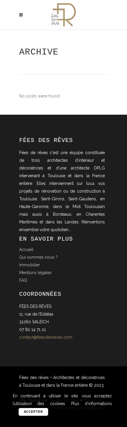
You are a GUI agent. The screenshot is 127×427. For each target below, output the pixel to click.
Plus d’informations (91, 403)
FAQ (23, 280)
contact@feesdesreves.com (45, 337)
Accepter (33, 412)
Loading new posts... (63, 106)
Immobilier (29, 265)
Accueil (26, 249)
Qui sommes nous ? (38, 257)
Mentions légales (35, 272)
